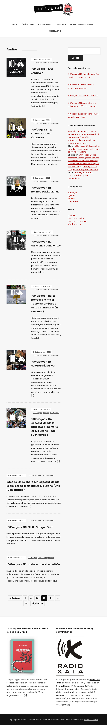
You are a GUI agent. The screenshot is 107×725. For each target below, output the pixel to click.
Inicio (15, 24)
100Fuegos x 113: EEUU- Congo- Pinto (30, 527)
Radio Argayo (76, 692)
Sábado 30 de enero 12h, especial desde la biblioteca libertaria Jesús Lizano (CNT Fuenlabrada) (33, 486)
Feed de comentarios (77, 221)
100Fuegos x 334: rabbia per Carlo (83, 95)
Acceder (72, 215)
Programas (44, 24)
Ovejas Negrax (63, 686)
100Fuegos (28, 24)
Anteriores (15, 598)
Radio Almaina (72, 689)
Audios (46, 62)
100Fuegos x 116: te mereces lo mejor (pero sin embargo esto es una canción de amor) (44, 303)
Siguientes (37, 603)
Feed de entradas (76, 218)
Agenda (61, 24)
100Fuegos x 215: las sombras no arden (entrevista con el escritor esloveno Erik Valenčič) (84, 149)
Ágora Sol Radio (86, 686)
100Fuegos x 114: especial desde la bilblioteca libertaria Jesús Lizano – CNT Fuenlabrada (44, 427)
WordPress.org (74, 224)
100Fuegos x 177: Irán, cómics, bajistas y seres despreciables (81, 175)
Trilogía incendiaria (81, 24)
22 (37, 598)
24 (51, 598)
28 (26, 603)
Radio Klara (61, 695)
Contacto (55, 31)
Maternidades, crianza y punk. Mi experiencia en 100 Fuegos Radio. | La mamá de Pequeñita (83, 134)
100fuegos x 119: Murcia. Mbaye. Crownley (41, 133)
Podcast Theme (91, 719)
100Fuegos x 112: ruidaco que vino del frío (33, 564)
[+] (25, 695)
